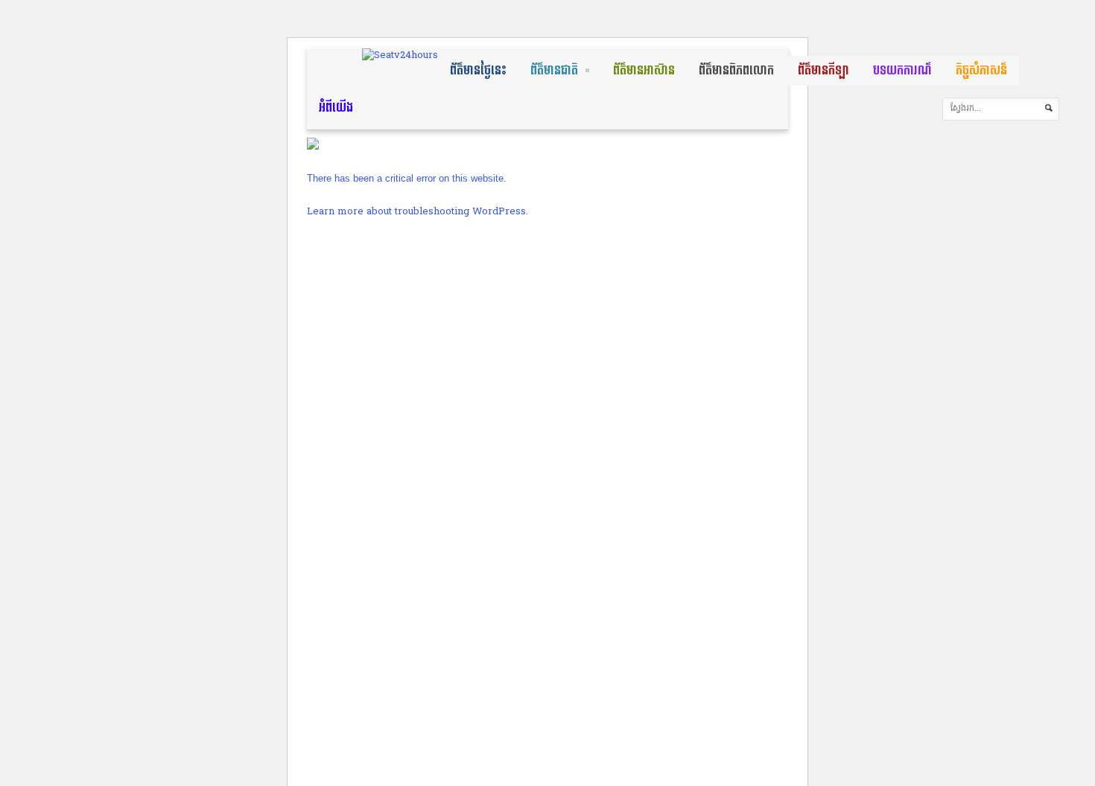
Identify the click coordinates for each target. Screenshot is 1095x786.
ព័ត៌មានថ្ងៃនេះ (478, 70)
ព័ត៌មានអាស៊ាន (644, 70)
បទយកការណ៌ (902, 70)
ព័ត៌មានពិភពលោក (736, 70)
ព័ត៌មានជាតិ (554, 70)
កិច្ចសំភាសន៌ (981, 70)
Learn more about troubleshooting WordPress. (417, 212)
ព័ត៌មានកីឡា (823, 70)
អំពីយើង (336, 107)
